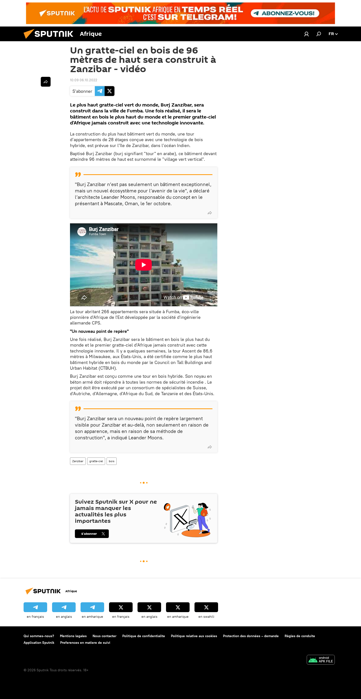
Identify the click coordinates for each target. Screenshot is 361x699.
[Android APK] (320, 660)
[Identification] (306, 34)
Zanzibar (77, 461)
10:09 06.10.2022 (83, 80)
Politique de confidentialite (143, 636)
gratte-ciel (96, 461)
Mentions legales (73, 636)
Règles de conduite (300, 636)
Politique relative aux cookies (194, 636)
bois (111, 461)
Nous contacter (104, 636)
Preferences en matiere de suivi (85, 642)
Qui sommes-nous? (39, 636)
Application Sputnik (39, 642)
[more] (210, 213)
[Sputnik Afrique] (50, 40)
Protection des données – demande (251, 636)
